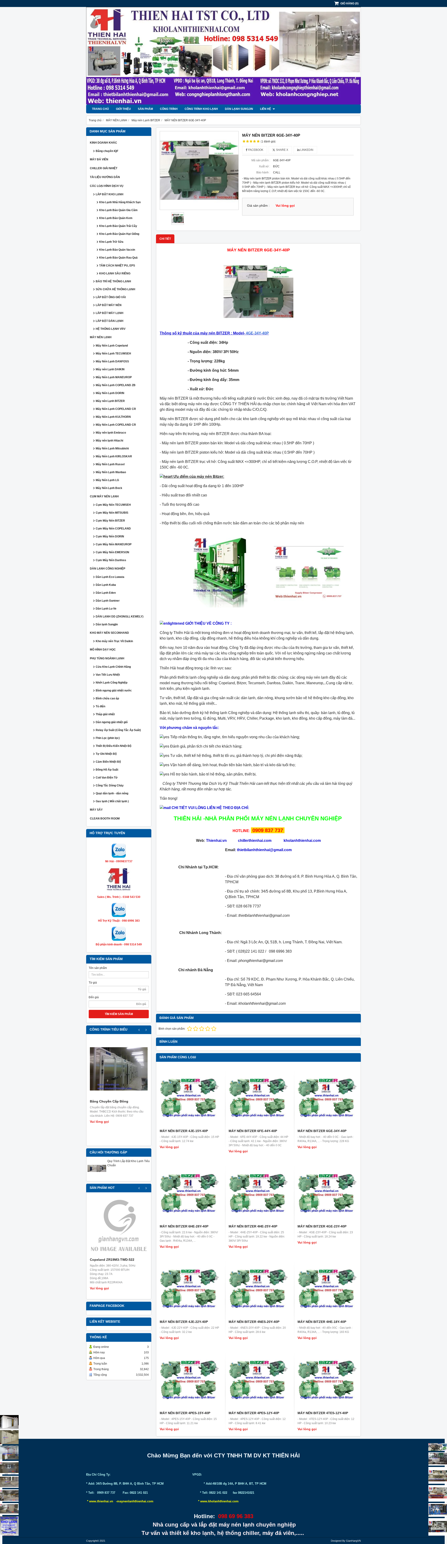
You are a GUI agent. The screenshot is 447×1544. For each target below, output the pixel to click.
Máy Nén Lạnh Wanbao (111, 472)
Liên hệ (266, 109)
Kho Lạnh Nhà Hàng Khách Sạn (120, 202)
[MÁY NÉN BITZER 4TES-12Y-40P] (327, 1379)
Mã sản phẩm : (260, 160)
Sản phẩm (145, 109)
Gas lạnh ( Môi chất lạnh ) (112, 801)
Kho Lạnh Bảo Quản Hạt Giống (119, 234)
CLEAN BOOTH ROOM (105, 818)
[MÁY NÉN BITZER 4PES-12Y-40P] (258, 1379)
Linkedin (306, 150)
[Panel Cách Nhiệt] (9, 1482)
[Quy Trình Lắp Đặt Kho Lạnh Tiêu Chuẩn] (97, 1176)
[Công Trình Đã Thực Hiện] (9, 1422)
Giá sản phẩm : (258, 205)
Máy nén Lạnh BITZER (110, 401)
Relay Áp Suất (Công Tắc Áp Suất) (118, 730)
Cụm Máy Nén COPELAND (113, 528)
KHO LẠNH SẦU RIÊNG (114, 273)
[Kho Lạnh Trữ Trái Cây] (9, 1437)
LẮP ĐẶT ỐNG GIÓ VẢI (111, 297)
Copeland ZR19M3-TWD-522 (112, 1259)
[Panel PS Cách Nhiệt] (9, 1509)
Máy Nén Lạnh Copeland (112, 345)
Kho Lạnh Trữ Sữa (111, 241)
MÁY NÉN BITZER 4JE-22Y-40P (184, 1322)
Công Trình (169, 109)
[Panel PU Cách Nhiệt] (9, 1495)
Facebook (255, 150)
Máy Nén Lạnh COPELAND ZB (115, 385)
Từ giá (93, 982)
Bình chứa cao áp (107, 698)
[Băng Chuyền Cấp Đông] (119, 1069)
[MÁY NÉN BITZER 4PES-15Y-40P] (189, 1379)
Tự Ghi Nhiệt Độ (106, 753)
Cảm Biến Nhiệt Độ (108, 761)
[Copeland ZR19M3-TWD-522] (119, 1227)
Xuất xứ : (264, 166)
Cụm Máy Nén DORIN (110, 536)
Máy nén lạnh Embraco (111, 432)
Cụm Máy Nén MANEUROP (114, 544)
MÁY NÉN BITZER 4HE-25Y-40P (253, 1226)
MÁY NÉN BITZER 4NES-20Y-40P (254, 1322)
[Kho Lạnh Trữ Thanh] (9, 1453)
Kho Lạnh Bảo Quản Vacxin (117, 249)
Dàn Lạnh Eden (106, 592)
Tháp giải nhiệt (105, 714)
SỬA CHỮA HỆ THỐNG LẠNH (115, 289)
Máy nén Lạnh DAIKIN (110, 369)
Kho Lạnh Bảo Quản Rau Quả (118, 257)
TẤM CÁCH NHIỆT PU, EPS (117, 265)
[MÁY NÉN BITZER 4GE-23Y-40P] (327, 1193)
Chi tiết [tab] (165, 238)
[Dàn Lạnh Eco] (9, 1467)
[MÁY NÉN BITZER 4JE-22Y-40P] (189, 1288)
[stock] (437, 1510)
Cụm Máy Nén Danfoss (111, 560)
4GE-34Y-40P (257, 333)
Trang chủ (100, 109)
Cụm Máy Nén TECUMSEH (113, 504)
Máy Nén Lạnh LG (107, 480)
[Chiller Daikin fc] (437, 1527)
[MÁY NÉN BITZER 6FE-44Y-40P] (258, 1097)
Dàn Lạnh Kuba (106, 585)
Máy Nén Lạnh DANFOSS (112, 361)
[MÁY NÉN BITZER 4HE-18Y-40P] (327, 1288)
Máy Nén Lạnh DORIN (110, 393)
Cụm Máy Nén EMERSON (112, 552)
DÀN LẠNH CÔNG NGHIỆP (107, 568)
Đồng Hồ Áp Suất (107, 769)
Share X (281, 150)
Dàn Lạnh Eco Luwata (110, 577)
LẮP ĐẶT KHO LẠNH (109, 194)
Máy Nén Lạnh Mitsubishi (112, 448)
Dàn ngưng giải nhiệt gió (112, 722)
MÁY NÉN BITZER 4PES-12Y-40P (254, 1413)
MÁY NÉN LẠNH (101, 337)
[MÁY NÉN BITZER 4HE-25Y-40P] (258, 1193)
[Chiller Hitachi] (437, 1459)
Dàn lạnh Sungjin (239, 109)
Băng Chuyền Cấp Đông (109, 1101)
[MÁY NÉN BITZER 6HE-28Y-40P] (189, 1193)
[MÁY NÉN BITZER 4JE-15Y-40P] (189, 1097)
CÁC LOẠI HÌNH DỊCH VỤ (106, 186)
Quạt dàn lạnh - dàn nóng (112, 793)
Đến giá (94, 997)
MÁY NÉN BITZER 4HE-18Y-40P (322, 1322)
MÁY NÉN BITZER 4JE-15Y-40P (184, 1131)
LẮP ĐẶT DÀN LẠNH (109, 321)
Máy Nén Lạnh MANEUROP (114, 377)
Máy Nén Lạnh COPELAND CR (116, 409)
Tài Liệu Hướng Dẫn (105, 177)
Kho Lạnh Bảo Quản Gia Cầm (118, 210)
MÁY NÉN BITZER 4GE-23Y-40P (322, 1226)
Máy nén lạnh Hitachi (109, 440)
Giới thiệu (123, 109)
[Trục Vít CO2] (437, 1447)
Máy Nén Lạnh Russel (110, 464)
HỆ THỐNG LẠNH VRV (110, 328)
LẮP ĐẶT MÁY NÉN (109, 305)
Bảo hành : (263, 172)
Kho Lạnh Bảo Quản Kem (115, 218)
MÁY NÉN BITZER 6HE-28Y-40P (184, 1226)
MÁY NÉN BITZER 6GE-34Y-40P (322, 1131)
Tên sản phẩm (98, 968)
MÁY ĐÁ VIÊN (99, 159)
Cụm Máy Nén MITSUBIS (112, 512)
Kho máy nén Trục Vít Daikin (114, 641)
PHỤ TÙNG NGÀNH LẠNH (107, 658)
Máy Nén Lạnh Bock (109, 488)
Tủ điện (100, 706)
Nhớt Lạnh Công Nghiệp (111, 682)
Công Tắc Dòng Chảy (110, 785)
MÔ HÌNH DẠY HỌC (103, 649)
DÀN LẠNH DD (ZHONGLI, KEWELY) (119, 616)
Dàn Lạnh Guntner (108, 600)
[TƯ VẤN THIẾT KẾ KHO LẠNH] (9, 1526)
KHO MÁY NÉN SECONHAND (109, 632)
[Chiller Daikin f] (437, 1493)
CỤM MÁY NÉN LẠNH (104, 496)
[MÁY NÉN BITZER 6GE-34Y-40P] (199, 170)
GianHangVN (353, 1540)
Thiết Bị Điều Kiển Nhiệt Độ (113, 746)
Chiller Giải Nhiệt (103, 168)
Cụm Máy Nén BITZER (110, 520)
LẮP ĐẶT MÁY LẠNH (109, 313)
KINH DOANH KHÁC (103, 142)
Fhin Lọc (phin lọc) (108, 738)
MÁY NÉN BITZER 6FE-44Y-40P (253, 1131)
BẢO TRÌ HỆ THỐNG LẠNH (113, 281)
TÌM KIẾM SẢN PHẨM (119, 1014)
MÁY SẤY (96, 809)
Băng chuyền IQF (107, 151)
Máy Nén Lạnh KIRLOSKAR (114, 456)
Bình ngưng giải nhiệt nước (114, 690)
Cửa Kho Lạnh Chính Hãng (113, 666)
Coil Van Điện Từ (107, 777)
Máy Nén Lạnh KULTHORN (113, 416)
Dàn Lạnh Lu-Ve (106, 608)
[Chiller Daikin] (437, 1475)
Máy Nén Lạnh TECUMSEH (113, 353)
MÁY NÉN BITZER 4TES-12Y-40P (323, 1413)
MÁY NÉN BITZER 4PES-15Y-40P (185, 1413)
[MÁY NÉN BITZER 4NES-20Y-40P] (258, 1288)
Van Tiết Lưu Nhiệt (108, 674)
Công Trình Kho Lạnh (201, 109)
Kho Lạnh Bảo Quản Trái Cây (118, 226)
